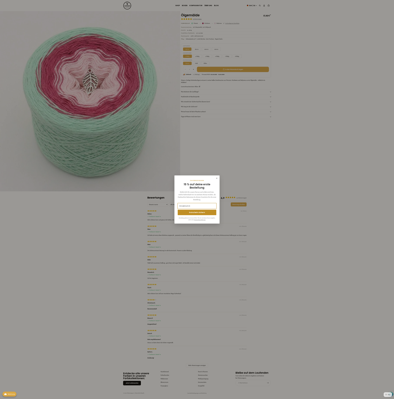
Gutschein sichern (197, 212)
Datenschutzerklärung (199, 220)
